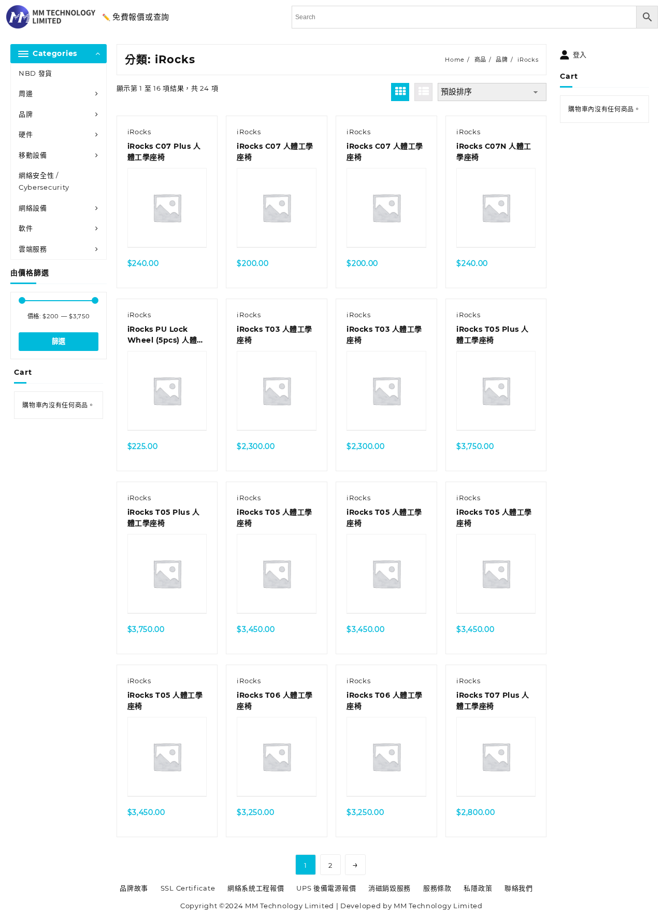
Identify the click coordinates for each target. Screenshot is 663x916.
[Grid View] (400, 92)
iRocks (139, 132)
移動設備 (33, 155)
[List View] (423, 92)
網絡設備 (33, 208)
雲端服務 (33, 249)
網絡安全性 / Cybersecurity (44, 181)
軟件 (26, 228)
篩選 (58, 341)
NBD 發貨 (35, 73)
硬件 (26, 134)
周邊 (26, 93)
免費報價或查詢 (140, 17)
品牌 (26, 114)
